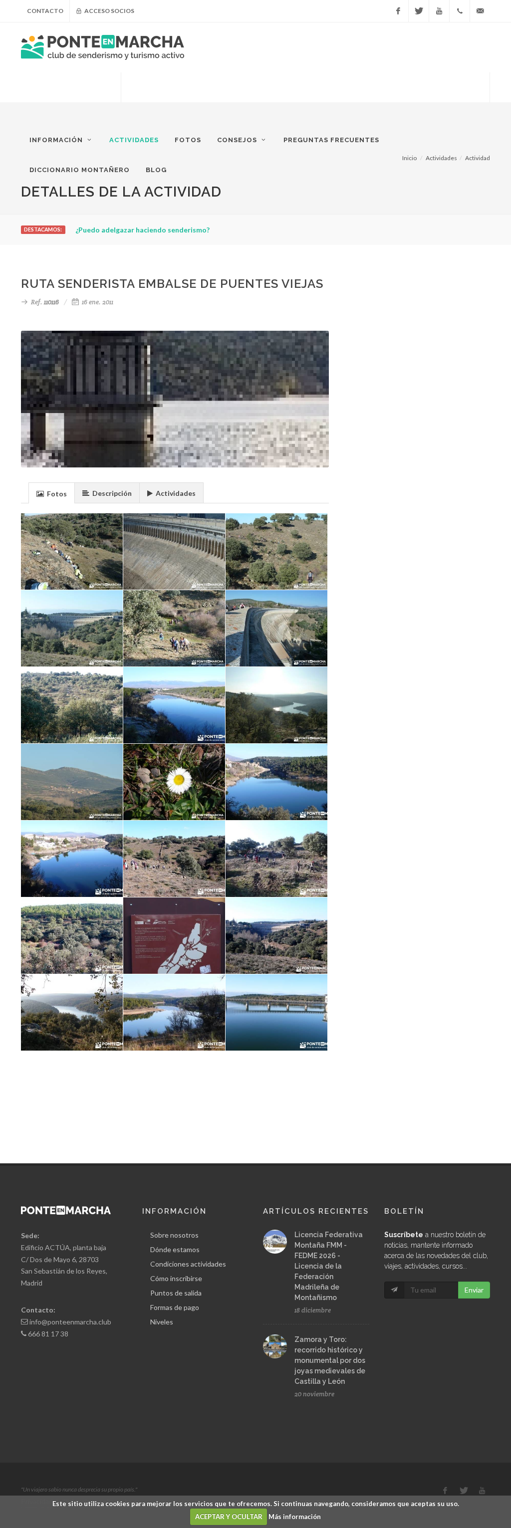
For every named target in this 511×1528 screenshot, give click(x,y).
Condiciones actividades (188, 1264)
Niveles (161, 1321)
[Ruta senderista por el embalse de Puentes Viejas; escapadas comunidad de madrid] (72, 628)
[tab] (51, 492)
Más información (294, 1517)
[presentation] (51, 493)
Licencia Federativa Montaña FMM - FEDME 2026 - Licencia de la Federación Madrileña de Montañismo (328, 1266)
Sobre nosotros (174, 1235)
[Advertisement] (305, 97)
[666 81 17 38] (460, 11)
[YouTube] (439, 11)
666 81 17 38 (48, 1333)
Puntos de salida (176, 1293)
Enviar (474, 1290)
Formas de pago (174, 1307)
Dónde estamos (175, 1249)
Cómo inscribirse (176, 1278)
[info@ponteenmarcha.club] (480, 11)
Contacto (45, 10)
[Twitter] (419, 11)
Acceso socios (108, 10)
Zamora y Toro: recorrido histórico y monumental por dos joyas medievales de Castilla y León (329, 1360)
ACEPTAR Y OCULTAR (228, 1517)
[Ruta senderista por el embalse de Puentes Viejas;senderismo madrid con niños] (72, 551)
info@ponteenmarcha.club (70, 1321)
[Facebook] (398, 11)
